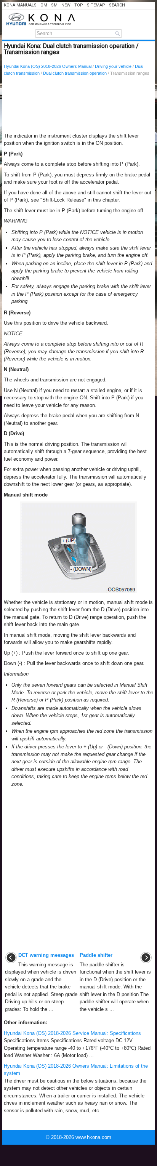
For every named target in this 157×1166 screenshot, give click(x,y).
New (65, 5)
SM (54, 5)
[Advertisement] (78, 106)
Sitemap (96, 5)
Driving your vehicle (113, 66)
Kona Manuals (20, 5)
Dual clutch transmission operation (75, 73)
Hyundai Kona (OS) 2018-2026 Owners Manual (47, 66)
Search (117, 5)
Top (78, 5)
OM (43, 5)
